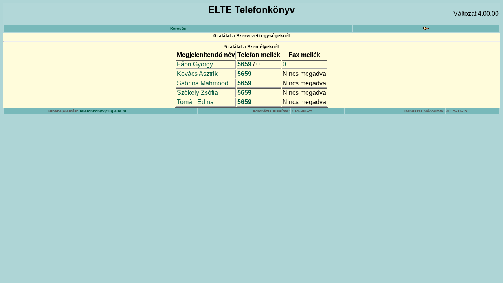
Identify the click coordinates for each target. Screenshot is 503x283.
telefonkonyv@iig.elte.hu (103, 111)
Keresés (178, 28)
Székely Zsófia (197, 92)
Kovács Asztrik (197, 73)
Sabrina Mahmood (202, 83)
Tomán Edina (195, 102)
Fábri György (195, 64)
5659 (244, 64)
